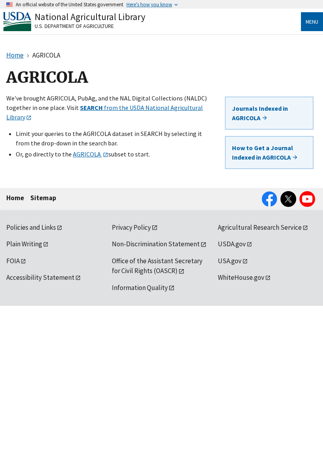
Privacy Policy (131, 227)
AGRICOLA (87, 154)
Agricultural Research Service (260, 227)
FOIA (13, 261)
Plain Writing (24, 244)
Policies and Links (31, 227)
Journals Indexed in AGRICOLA (260, 113)
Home (15, 197)
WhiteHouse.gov (241, 277)
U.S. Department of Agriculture (74, 26)
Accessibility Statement (40, 277)
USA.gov (229, 261)
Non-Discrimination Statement (156, 244)
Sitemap (43, 197)
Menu (312, 21)
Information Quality (140, 287)
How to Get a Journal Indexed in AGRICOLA (262, 152)
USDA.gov (232, 244)
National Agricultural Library (90, 16)
